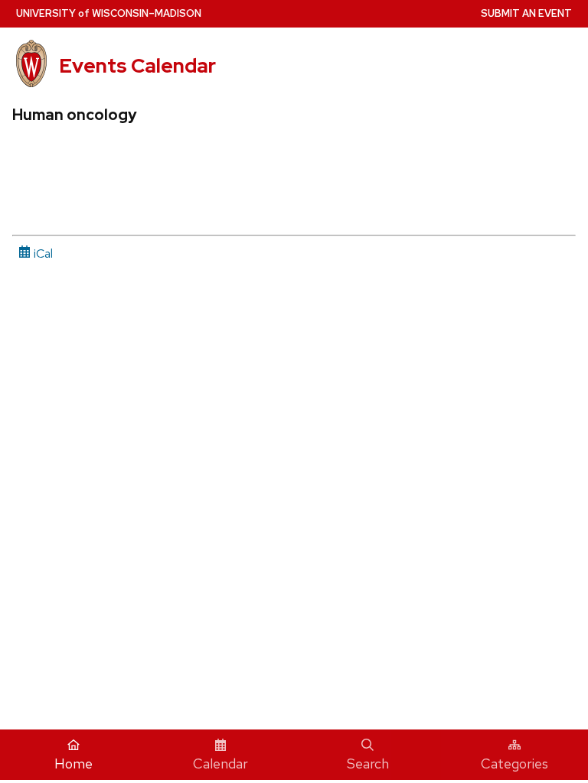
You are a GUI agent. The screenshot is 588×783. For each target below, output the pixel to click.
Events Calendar (137, 66)
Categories (514, 763)
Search (368, 763)
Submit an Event (526, 13)
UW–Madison (108, 13)
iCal (42, 253)
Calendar (220, 763)
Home (73, 763)
